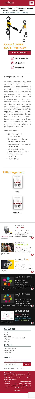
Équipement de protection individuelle (15, 338)
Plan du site (7, 352)
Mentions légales (9, 350)
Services (6, 341)
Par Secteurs (20, 8)
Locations (7, 340)
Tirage (6, 334)
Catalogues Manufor (10, 348)
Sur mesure (7, 336)
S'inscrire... (26, 364)
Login (5, 354)
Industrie (30, 8)
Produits (6, 10)
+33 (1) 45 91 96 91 (21, 58)
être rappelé (19, 67)
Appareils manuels (18, 10)
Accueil (3, 8)
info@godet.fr (20, 63)
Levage (10, 8)
